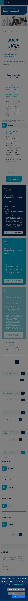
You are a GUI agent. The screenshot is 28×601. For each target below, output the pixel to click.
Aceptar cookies (19, 596)
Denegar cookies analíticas (16, 589)
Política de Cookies (18, 584)
